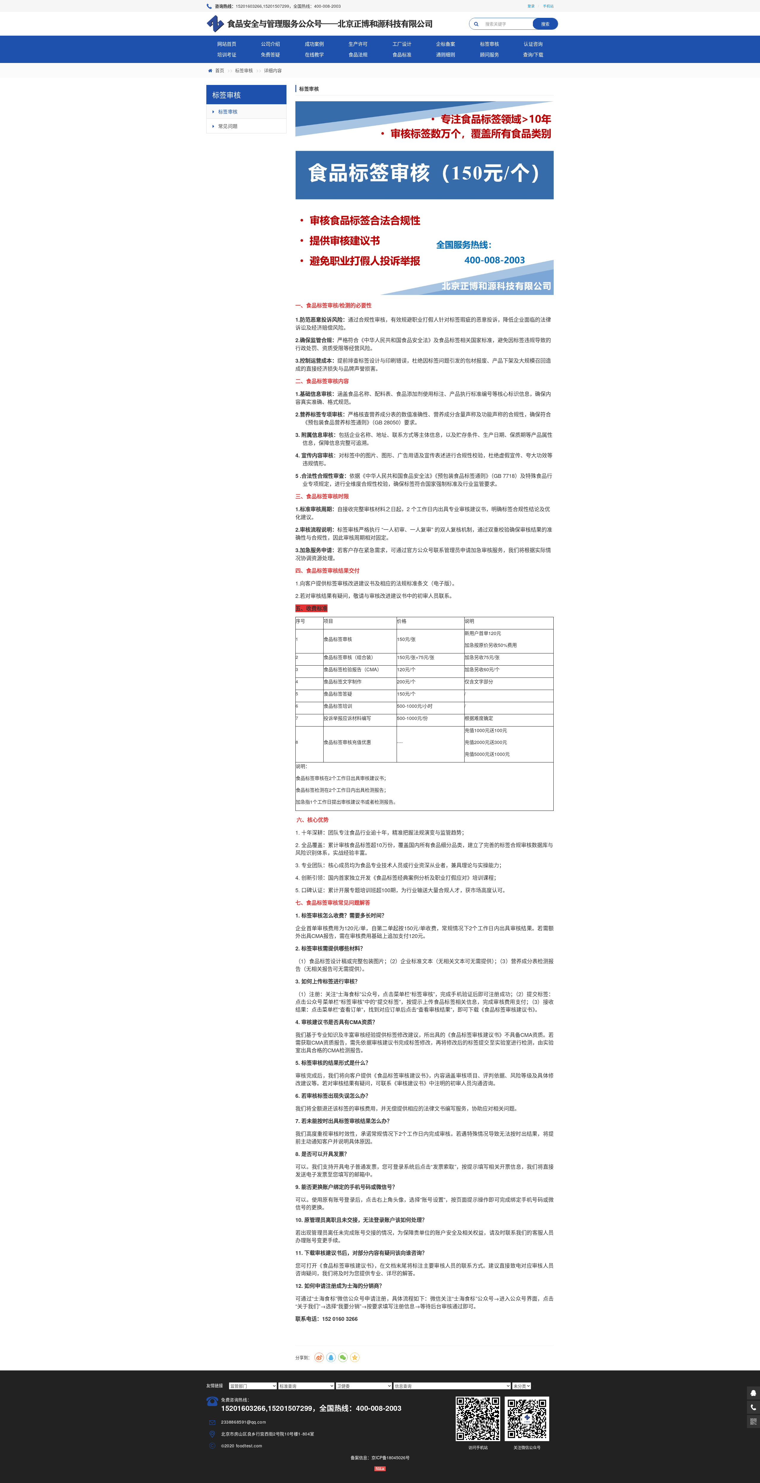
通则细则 (445, 54)
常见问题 (228, 126)
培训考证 (226, 54)
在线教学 (314, 54)
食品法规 (358, 54)
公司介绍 (270, 43)
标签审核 (489, 43)
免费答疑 (270, 54)
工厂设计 (401, 43)
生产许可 (358, 43)
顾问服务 (489, 54)
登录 (531, 5)
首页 (219, 70)
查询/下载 (533, 54)
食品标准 (401, 54)
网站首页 (226, 43)
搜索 (545, 24)
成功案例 (314, 43)
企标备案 (445, 43)
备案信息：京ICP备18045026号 (380, 1457)
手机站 (548, 5)
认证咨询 (533, 43)
